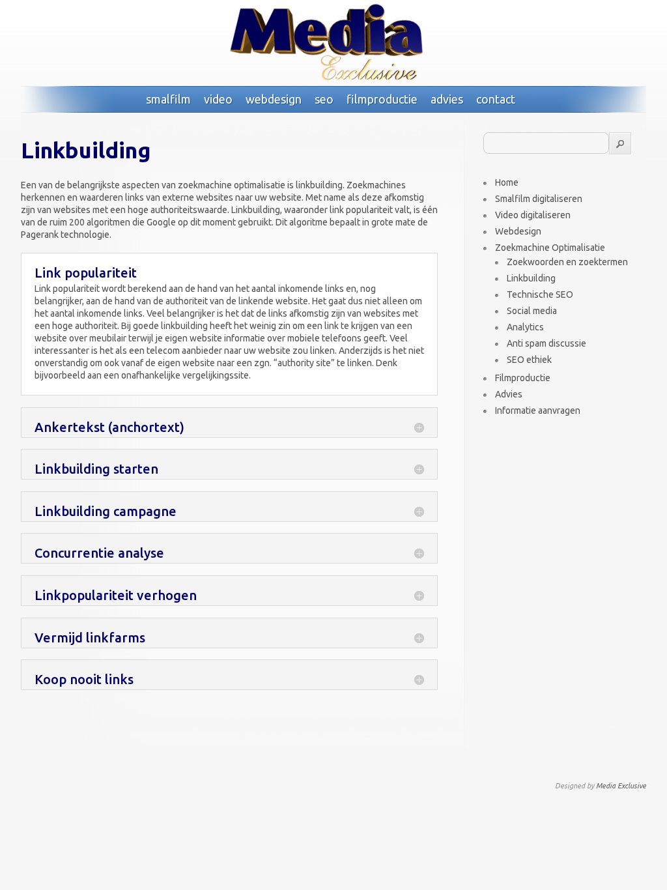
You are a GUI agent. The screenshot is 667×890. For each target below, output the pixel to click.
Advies (508, 394)
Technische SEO (540, 294)
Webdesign (274, 99)
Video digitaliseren (533, 215)
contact (495, 99)
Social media (532, 311)
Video (218, 99)
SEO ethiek (529, 359)
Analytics (525, 327)
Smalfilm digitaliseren (538, 199)
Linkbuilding (531, 278)
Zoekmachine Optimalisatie (550, 247)
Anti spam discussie (546, 343)
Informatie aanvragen (537, 410)
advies (447, 99)
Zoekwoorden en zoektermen (567, 262)
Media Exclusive (621, 786)
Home (506, 182)
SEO (324, 99)
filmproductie (382, 99)
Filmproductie (522, 378)
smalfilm (168, 99)
